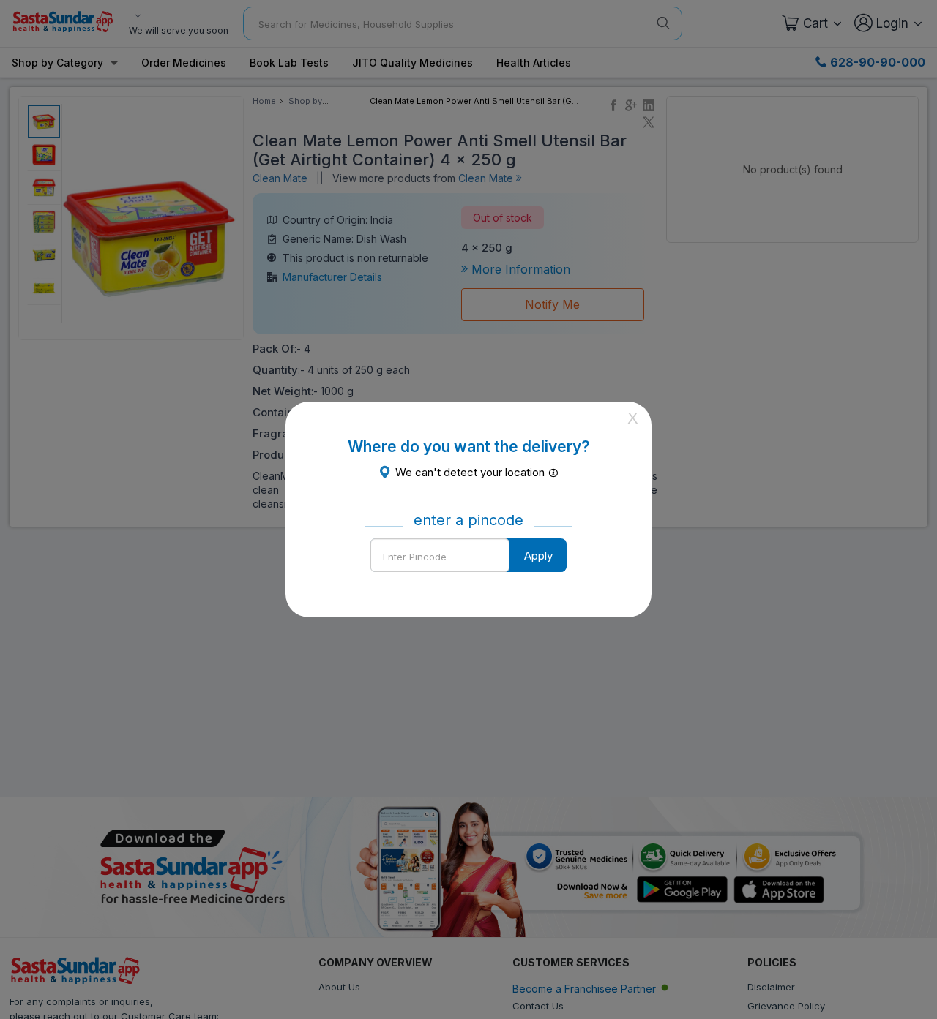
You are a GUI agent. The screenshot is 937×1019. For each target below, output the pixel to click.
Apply (538, 556)
